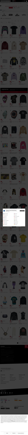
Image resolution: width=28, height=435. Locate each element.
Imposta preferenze (21, 433)
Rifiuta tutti (13, 433)
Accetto (7, 433)
